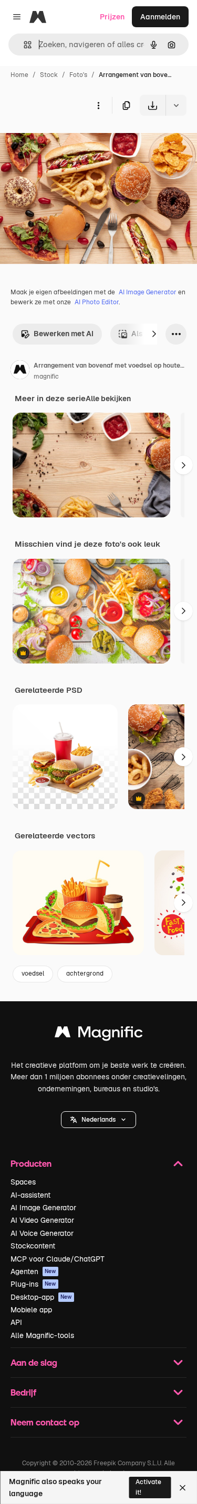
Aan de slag (34, 1362)
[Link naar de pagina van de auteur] (20, 371)
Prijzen (112, 16)
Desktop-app (41, 1297)
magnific (46, 376)
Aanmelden (160, 16)
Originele (69, 140)
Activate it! (148, 1487)
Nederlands (98, 1119)
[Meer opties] (98, 105)
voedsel (33, 973)
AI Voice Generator (42, 1233)
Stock (49, 75)
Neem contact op (45, 1422)
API (16, 1322)
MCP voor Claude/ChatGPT (58, 1259)
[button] (98, 1119)
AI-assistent (30, 1195)
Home (19, 75)
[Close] (182, 1487)
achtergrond (84, 973)
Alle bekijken (108, 398)
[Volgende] (153, 334)
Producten (31, 1163)
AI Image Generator (148, 292)
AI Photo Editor (97, 302)
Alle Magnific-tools (42, 1335)
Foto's (78, 75)
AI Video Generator (42, 1220)
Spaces (23, 1182)
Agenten (33, 1271)
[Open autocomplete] (23, 45)
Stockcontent (33, 1246)
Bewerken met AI (64, 333)
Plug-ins (33, 1284)
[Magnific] (99, 1034)
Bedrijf (23, 1392)
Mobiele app (31, 1309)
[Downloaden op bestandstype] (175, 105)
